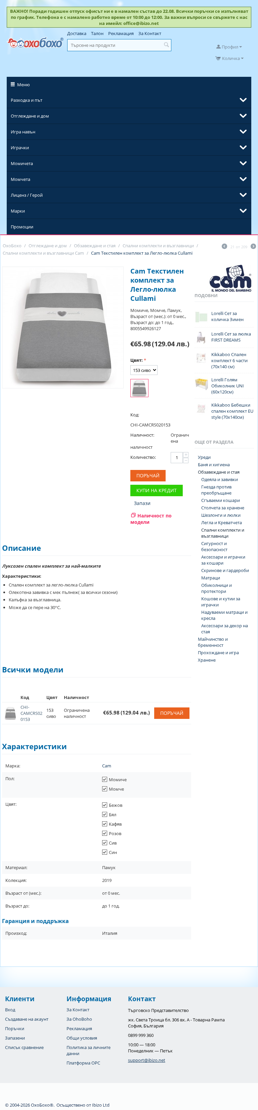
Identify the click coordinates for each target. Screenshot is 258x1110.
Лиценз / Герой (27, 195)
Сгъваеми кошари (220, 500)
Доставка (76, 33)
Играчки (20, 148)
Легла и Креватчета (221, 522)
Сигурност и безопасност (214, 546)
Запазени (15, 1038)
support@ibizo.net (146, 1060)
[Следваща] (253, 247)
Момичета (22, 163)
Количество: (143, 457)
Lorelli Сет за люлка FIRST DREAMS (231, 337)
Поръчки (14, 1028)
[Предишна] (224, 247)
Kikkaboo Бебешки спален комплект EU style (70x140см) (232, 411)
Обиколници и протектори (216, 588)
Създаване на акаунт (26, 1019)
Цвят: (136, 360)
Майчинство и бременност (213, 642)
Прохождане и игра (218, 652)
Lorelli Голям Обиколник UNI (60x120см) (227, 386)
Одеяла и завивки (219, 479)
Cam (106, 766)
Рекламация (121, 33)
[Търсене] (166, 45)
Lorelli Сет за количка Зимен (227, 316)
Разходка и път (26, 100)
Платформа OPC (83, 1063)
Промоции (22, 227)
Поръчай (148, 475)
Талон (97, 33)
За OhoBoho (79, 1019)
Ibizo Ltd (101, 1105)
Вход (10, 1010)
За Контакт (149, 33)
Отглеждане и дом (30, 116)
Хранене (207, 660)
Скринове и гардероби (225, 570)
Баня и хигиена (214, 465)
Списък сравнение (24, 1047)
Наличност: (142, 435)
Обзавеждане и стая (219, 472)
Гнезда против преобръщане (216, 490)
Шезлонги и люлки (221, 515)
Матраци (210, 578)
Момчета (20, 179)
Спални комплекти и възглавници (222, 533)
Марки (18, 211)
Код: (134, 415)
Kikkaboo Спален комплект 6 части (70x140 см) (229, 360)
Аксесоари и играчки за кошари (223, 560)
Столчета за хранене (222, 508)
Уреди (204, 457)
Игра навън (23, 132)
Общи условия (82, 1038)
